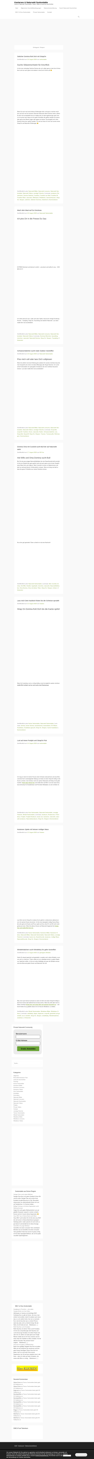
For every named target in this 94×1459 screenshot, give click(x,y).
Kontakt (49, 12)
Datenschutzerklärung (50, 8)
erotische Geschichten (19, 1079)
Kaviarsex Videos (18, 1089)
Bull (50, 583)
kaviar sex (40, 816)
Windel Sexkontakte (28, 814)
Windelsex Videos (18, 1121)
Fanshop (15, 1081)
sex (56, 432)
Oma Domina (23, 588)
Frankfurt (36, 195)
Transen (43, 434)
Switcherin (45, 199)
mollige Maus (55, 937)
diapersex (41, 1013)
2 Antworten (27, 1017)
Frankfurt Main (21, 197)
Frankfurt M (54, 195)
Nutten (41, 432)
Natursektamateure (31, 819)
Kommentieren (53, 199)
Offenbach (36, 197)
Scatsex (42, 603)
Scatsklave (20, 727)
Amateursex (51, 814)
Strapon (22, 199)
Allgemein (16, 1075)
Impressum (21, 1445)
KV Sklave (54, 725)
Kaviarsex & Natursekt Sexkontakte (31, 2)
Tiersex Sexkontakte (19, 1113)
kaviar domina (30, 725)
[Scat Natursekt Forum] (27, 1297)
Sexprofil (26, 434)
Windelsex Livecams (19, 1119)
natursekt (29, 197)
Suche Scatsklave (52, 727)
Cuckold (54, 583)
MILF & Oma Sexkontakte (22, 12)
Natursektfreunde (22, 939)
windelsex (20, 1017)
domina (23, 725)
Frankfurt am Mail (45, 195)
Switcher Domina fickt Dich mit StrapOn (31, 56)
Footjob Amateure (31, 816)
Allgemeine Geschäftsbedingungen (31, 8)
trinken (55, 588)
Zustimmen (81, 1455)
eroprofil (19, 432)
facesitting (55, 336)
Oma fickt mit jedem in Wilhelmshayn (23, 1344)
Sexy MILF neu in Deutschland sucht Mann (25, 1216)
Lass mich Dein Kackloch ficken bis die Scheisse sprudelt (38, 601)
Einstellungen (67, 1455)
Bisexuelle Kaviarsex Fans (20, 1077)
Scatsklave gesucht (29, 727)
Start (16, 8)
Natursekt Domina (34, 338)
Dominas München (45, 336)
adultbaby (30, 1013)
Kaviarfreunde (40, 937)
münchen (20, 338)
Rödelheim (42, 197)
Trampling (55, 338)
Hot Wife (23, 586)
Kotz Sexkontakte (33, 812)
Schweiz (15, 1109)
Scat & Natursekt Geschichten (68, 8)
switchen (27, 199)
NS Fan (42, 452)
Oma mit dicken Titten (34, 588)
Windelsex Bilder (45, 1011)
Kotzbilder (16, 1093)
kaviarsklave (46, 725)
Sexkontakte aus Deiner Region (25, 1191)
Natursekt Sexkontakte (46, 213)
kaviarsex (46, 816)
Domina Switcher (28, 195)
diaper (35, 1013)
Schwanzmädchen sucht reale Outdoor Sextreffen (35, 351)
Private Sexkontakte (39, 12)
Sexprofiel (20, 434)
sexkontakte (43, 59)
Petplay (15, 1105)
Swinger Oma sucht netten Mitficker (23, 1194)
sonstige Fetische (39, 193)
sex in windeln (26, 1015)
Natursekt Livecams (44, 191)
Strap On (43, 338)
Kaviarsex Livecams (18, 1087)
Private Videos (17, 1107)
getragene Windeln (45, 952)
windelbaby (45, 1015)
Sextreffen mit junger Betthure (21, 1225)
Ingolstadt (34, 586)
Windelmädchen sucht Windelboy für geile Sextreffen (36, 950)
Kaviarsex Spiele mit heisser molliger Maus (33, 829)
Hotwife (28, 586)
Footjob (23, 816)
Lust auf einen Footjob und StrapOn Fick (32, 740)
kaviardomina (39, 725)
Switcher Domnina (36, 199)
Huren (30, 432)
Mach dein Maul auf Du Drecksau (29, 210)
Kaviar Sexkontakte (34, 723)
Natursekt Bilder (33, 191)
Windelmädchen (54, 1015)
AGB (15, 1445)
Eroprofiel (54, 429)
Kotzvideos (16, 1095)
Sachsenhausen (51, 197)
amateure (54, 193)
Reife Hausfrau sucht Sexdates (21, 1327)
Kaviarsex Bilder (45, 932)
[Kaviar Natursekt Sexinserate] (47, 30)
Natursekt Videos (28, 193)
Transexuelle (50, 434)
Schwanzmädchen (49, 432)
